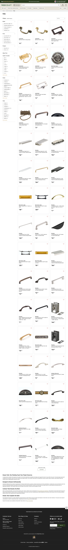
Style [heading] (4, 100)
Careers (35, 520)
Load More (42, 469)
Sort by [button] (58, 18)
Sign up (61, 525)
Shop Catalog (20, 525)
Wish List (20, 520)
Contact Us (5, 524)
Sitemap (45, 542)
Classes (64, 8)
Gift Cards (20, 518)
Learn (61, 8)
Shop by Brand (21, 527)
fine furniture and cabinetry (43, 490)
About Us (35, 518)
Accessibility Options (37, 542)
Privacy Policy (52, 528)
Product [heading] (4, 45)
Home (4, 10)
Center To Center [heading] (6, 55)
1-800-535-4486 (6, 522)
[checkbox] (3, 23)
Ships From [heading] (5, 53)
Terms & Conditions (29, 542)
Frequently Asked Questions (7, 528)
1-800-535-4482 (6, 519)
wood (29, 498)
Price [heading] (4, 33)
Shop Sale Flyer (21, 523)
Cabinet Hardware (9, 10)
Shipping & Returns (6, 526)
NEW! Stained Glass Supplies (34, 1)
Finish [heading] (4, 77)
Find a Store (36, 523)
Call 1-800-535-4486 (61, 1)
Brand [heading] (4, 21)
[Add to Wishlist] (31, 22)
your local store (30, 500)
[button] (61, 18)
